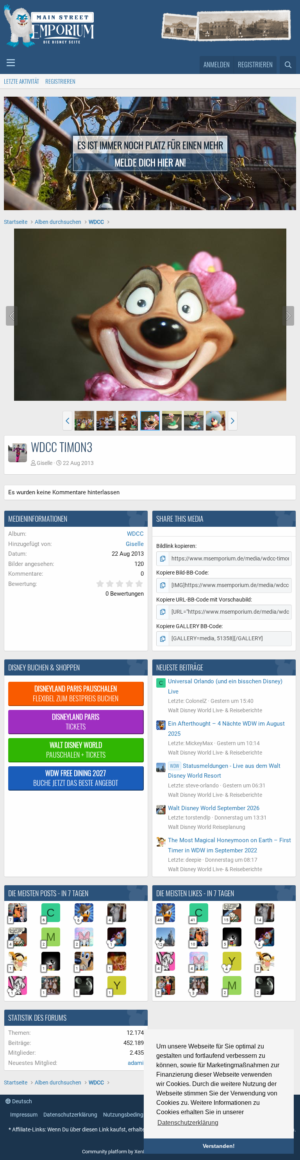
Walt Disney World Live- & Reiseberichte (215, 710)
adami (136, 1062)
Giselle (44, 463)
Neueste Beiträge (179, 667)
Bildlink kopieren (175, 546)
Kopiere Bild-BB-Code (181, 572)
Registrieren (60, 81)
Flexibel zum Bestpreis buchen (75, 693)
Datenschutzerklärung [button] (187, 1122)
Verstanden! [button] (219, 1146)
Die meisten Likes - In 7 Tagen (195, 893)
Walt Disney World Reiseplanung (206, 827)
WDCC (135, 533)
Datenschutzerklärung (70, 1114)
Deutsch (21, 1101)
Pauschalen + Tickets (75, 750)
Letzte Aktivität (21, 81)
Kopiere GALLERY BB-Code (188, 626)
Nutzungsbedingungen (131, 1114)
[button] (11, 63)
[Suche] (288, 65)
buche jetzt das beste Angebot (75, 778)
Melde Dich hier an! (150, 162)
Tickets (75, 721)
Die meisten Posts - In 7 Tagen (48, 893)
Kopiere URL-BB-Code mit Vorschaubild (203, 599)
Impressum (24, 1114)
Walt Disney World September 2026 (213, 808)
